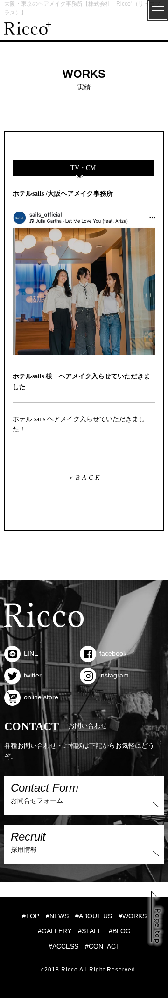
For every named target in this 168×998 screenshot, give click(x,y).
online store (41, 697)
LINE (31, 653)
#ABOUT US (93, 916)
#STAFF (90, 931)
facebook (112, 653)
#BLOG (120, 931)
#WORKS (133, 916)
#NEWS (57, 916)
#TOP (30, 916)
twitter (33, 675)
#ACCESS (63, 946)
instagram (114, 675)
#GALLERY (54, 931)
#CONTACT (102, 946)
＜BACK (84, 477)
